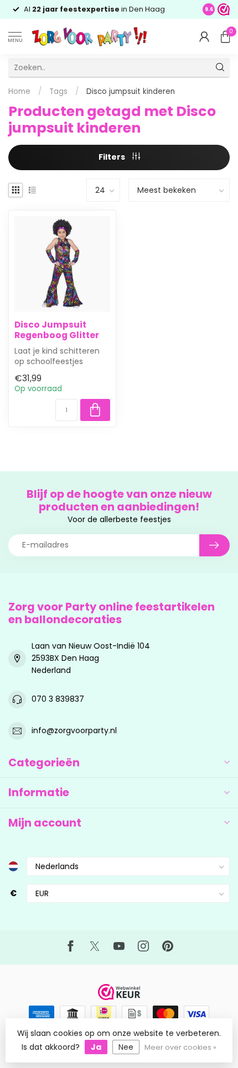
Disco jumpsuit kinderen (130, 91)
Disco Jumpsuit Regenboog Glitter (56, 330)
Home (19, 91)
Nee (125, 1047)
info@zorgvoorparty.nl (74, 730)
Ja (96, 1047)
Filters (113, 156)
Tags (58, 91)
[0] (225, 36)
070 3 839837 (58, 698)
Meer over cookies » (180, 1047)
